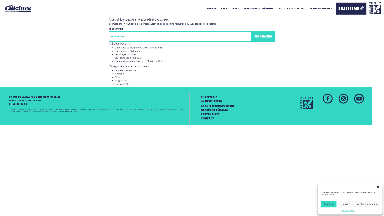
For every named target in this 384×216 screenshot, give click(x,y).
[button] (378, 186)
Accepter (328, 204)
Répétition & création (258, 8)
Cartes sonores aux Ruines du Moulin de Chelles (140, 61)
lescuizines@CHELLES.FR (25, 100)
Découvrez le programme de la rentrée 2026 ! (139, 47)
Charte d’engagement (218, 105)
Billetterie (209, 97)
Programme (121, 80)
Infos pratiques (321, 8)
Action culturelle (291, 8)
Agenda (212, 8)
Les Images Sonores (125, 54)
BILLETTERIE (349, 8)
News (118, 73)
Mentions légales (348, 211)
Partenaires (210, 114)
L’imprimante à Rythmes (127, 51)
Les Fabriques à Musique (128, 58)
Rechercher (116, 28)
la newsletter (211, 101)
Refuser (346, 204)
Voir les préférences (367, 204)
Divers (118, 77)
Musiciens (120, 84)
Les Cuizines (229, 8)
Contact (207, 118)
